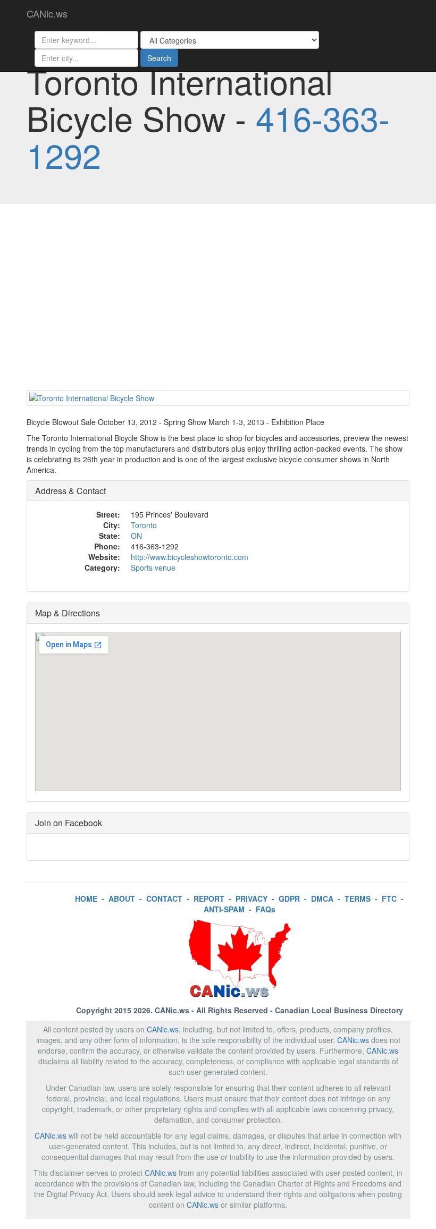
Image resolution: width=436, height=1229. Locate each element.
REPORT (209, 898)
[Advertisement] (218, 299)
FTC (389, 898)
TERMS (358, 898)
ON (136, 535)
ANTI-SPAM (224, 909)
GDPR (289, 898)
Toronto (144, 525)
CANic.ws (47, 13)
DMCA (322, 898)
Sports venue (153, 567)
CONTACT (164, 898)
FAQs (265, 909)
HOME (86, 898)
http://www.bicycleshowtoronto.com (189, 557)
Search (159, 58)
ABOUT (121, 898)
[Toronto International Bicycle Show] (218, 398)
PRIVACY (251, 898)
